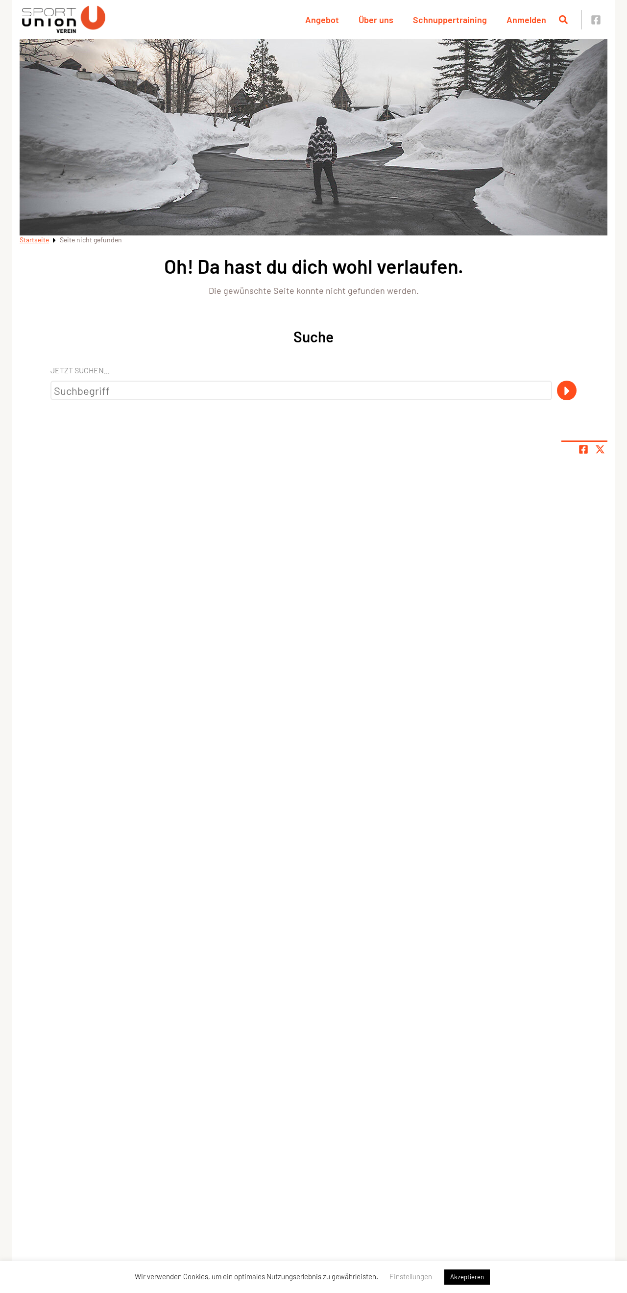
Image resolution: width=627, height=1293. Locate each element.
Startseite (34, 239)
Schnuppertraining (450, 19)
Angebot (322, 19)
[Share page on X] (600, 449)
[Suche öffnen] (563, 19)
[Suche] (567, 390)
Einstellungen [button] (410, 1276)
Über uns (376, 19)
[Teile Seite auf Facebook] (583, 449)
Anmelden (526, 19)
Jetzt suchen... (80, 370)
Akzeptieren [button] (467, 1277)
